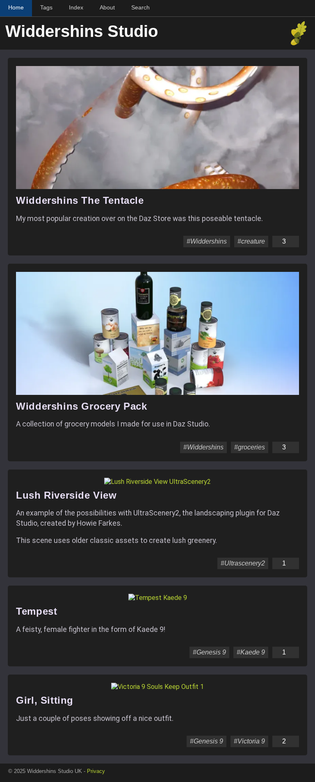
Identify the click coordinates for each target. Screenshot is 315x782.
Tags (46, 7)
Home (16, 7)
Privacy (96, 771)
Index (76, 7)
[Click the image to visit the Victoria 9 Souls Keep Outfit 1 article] (157, 687)
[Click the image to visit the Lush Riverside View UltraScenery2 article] (157, 482)
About (107, 7)
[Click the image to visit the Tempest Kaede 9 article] (157, 598)
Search (140, 7)
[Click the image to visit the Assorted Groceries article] (157, 393)
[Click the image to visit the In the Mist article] (157, 187)
